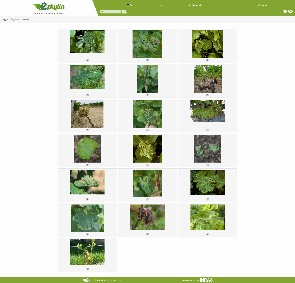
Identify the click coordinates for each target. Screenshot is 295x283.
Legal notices (187, 280)
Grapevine (25, 19)
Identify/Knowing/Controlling (49, 14)
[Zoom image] (87, 60)
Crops (16, 19)
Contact (196, 280)
